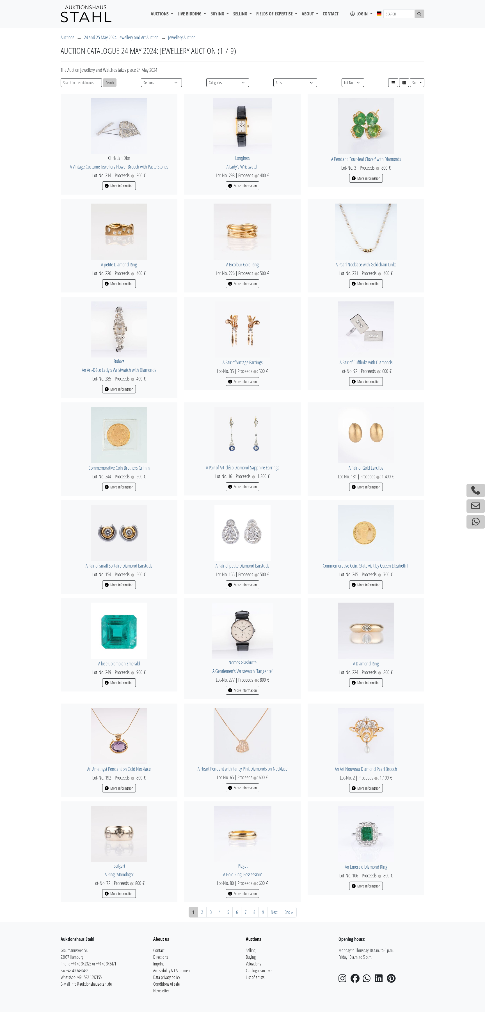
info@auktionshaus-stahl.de (91, 984)
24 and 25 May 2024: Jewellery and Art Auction (121, 37)
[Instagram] (344, 980)
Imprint (158, 964)
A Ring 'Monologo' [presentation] (119, 874)
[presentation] (119, 125)
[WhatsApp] (368, 980)
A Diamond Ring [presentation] (366, 663)
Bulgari (119, 865)
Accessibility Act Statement (172, 970)
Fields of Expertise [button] (275, 14)
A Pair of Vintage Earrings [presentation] (243, 362)
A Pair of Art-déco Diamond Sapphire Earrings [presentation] (242, 467)
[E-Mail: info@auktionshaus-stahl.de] (475, 506)
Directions (160, 957)
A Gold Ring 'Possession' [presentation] (242, 874)
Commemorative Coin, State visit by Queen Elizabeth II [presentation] (366, 565)
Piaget (243, 865)
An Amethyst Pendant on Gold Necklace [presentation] (119, 769)
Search (110, 82)
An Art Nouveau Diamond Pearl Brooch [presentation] (366, 769)
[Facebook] (356, 980)
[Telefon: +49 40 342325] (475, 490)
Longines (242, 158)
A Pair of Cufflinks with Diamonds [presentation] (366, 362)
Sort (415, 82)
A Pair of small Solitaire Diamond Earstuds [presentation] (119, 565)
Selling (250, 950)
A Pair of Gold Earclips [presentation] (366, 467)
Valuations (253, 964)
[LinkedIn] (380, 980)
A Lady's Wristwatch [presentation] (242, 166)
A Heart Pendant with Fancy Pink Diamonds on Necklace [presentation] (242, 768)
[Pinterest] (392, 980)
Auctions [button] (160, 14)
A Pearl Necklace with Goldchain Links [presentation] (366, 264)
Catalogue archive (258, 970)
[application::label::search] (420, 14)
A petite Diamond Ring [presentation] (119, 264)
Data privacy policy (166, 977)
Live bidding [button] (190, 14)
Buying (251, 957)
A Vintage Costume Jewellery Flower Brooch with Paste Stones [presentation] (119, 166)
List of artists (255, 977)
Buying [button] (218, 14)
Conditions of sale (166, 984)
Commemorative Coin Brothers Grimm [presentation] (119, 467)
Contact (330, 14)
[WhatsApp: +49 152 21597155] (475, 522)
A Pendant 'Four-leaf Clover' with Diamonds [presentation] (366, 159)
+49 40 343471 (106, 964)
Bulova (119, 361)
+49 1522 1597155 (89, 977)
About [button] (308, 14)
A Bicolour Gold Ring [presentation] (242, 264)
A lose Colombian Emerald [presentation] (119, 663)
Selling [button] (240, 14)
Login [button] (362, 14)
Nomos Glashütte (242, 662)
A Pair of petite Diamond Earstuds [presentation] (242, 565)
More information (121, 185)
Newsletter (161, 991)
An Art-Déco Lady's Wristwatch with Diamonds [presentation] (119, 369)
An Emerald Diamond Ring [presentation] (366, 866)
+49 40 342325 (81, 964)
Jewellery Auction (182, 37)
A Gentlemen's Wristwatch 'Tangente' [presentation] (242, 671)
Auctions (67, 37)
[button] (393, 82)
